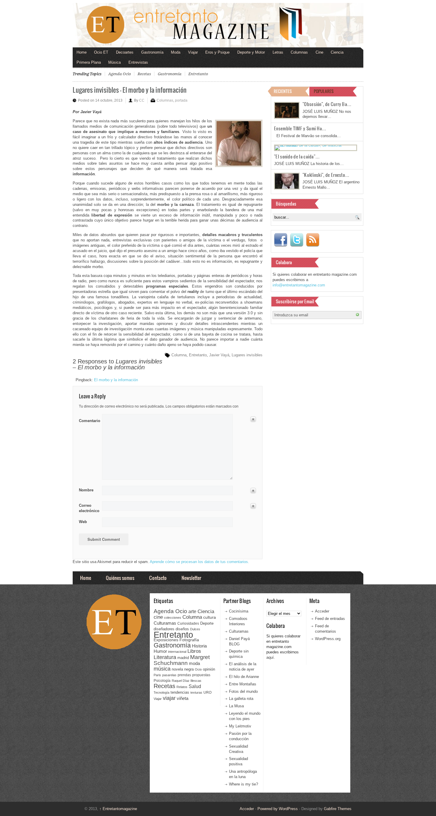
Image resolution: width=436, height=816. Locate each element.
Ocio (198, 669)
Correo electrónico (88, 508)
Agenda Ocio (119, 74)
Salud (195, 686)
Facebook (280, 240)
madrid (183, 657)
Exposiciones (166, 640)
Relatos (181, 687)
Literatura (165, 657)
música (162, 669)
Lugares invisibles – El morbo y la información (130, 89)
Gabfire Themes (337, 809)
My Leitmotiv (240, 726)
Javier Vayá (219, 355)
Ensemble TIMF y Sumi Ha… (300, 128)
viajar (169, 698)
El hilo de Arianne (244, 676)
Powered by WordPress (277, 809)
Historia (199, 645)
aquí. (270, 657)
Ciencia (337, 52)
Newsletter (191, 577)
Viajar (193, 52)
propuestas (201, 675)
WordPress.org (327, 639)
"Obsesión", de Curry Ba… (327, 104)
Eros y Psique (217, 52)
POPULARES (324, 91)
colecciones (172, 617)
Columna (179, 355)
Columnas (299, 52)
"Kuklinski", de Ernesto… (326, 174)
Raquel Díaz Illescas (186, 680)
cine (158, 617)
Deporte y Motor (251, 52)
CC (141, 100)
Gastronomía (152, 52)
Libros (194, 651)
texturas (196, 692)
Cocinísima (238, 611)
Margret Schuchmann (182, 660)
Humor (160, 651)
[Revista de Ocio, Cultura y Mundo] (218, 25)
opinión (209, 669)
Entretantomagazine (118, 809)
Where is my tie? (243, 784)
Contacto (158, 577)
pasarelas (169, 675)
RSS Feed (312, 240)
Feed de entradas (330, 618)
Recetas (144, 74)
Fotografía (189, 639)
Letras (278, 52)
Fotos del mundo (243, 691)
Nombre (86, 490)
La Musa (236, 706)
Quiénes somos (120, 577)
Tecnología (161, 692)
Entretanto (198, 74)
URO (207, 692)
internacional (177, 651)
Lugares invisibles (247, 355)
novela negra (183, 669)
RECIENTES (283, 91)
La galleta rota (241, 698)
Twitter (296, 240)
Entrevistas (138, 62)
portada (181, 100)
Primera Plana (89, 62)
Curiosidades (188, 623)
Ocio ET (101, 52)
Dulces (195, 629)
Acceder (322, 611)
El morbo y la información (116, 380)
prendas (184, 675)
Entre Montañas (242, 684)
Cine (319, 52)
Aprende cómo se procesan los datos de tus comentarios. (199, 562)
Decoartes (124, 52)
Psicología (162, 681)
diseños (182, 629)
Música (114, 62)
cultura (209, 617)
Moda (175, 52)
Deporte (207, 623)
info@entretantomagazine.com (299, 285)
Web (83, 522)
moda (194, 663)
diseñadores (164, 629)
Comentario (88, 419)
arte (192, 611)
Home (82, 52)
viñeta (182, 698)
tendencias (180, 692)
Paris (157, 675)
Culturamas (165, 623)
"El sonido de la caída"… (297, 156)
